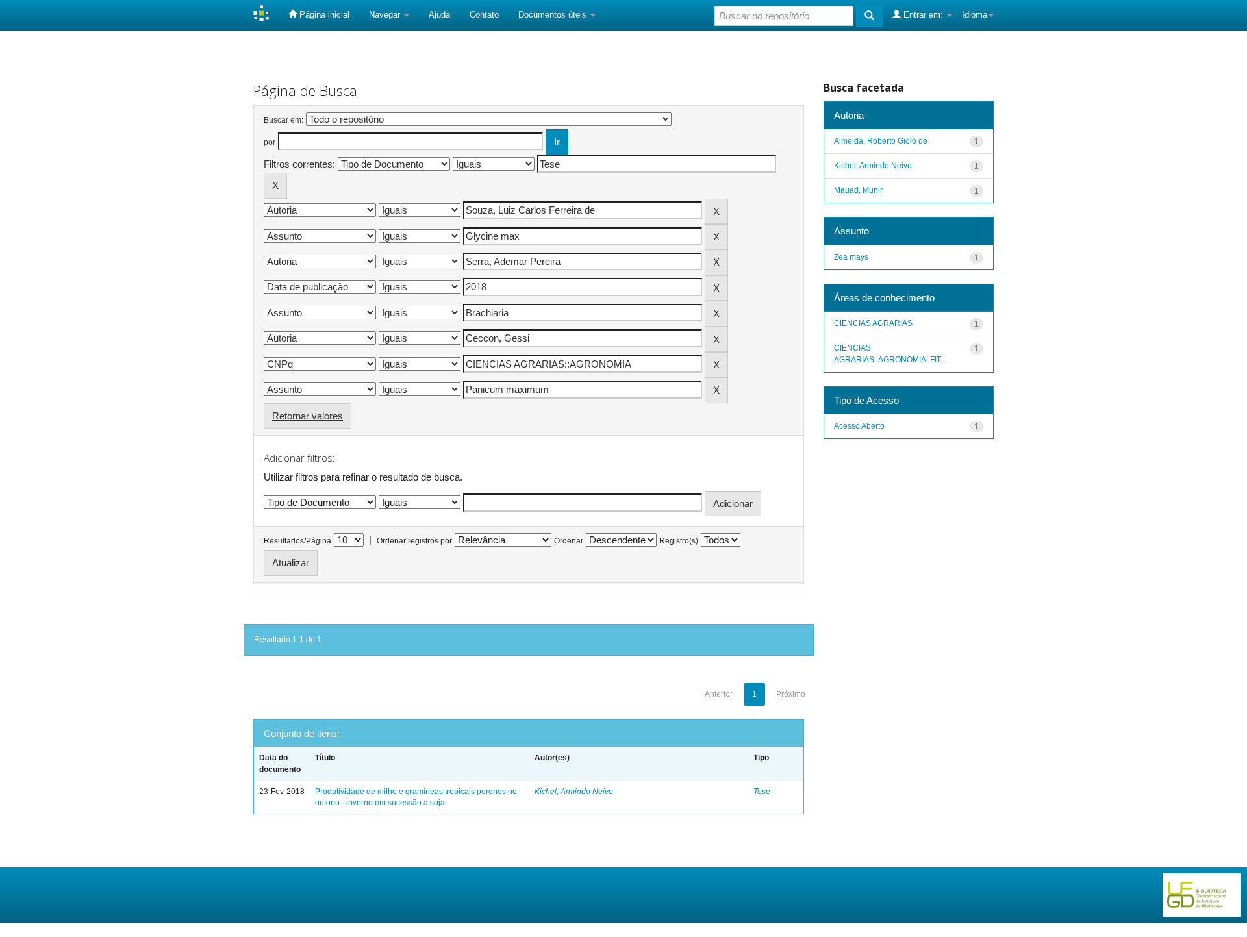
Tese (761, 791)
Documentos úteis (553, 14)
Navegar (386, 14)
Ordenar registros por (414, 540)
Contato (484, 14)
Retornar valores (307, 415)
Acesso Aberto (859, 426)
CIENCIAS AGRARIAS (873, 323)
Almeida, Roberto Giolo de (880, 140)
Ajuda (439, 14)
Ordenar (568, 540)
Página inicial (323, 14)
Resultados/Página (297, 540)
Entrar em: (923, 14)
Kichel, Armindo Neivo (574, 791)
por (269, 142)
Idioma (974, 14)
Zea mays (851, 257)
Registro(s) (678, 540)
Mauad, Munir (858, 190)
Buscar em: (283, 120)
